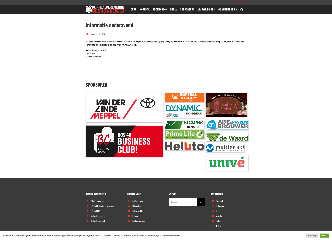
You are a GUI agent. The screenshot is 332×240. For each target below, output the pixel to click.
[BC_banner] (124, 126)
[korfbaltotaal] (184, 93)
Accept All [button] (324, 235)
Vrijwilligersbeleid (97, 201)
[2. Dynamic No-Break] (184, 106)
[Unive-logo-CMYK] (227, 155)
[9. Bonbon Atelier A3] (226, 93)
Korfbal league (138, 201)
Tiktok (218, 225)
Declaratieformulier (98, 216)
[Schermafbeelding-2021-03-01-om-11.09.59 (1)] (227, 133)
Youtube (219, 216)
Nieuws (135, 216)
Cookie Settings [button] (312, 235)
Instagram (220, 206)
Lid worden (136, 206)
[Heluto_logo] (184, 142)
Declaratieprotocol (98, 221)
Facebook (219, 201)
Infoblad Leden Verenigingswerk (103, 206)
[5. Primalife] (184, 131)
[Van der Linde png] (124, 93)
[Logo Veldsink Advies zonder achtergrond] (184, 121)
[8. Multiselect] (225, 144)
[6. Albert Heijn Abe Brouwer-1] (227, 120)
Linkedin (219, 221)
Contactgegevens (138, 221)
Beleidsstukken (138, 211)
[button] (241, 9)
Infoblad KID (95, 211)
